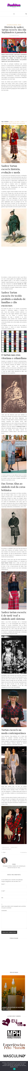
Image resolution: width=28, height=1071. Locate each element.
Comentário (4, 910)
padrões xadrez (14, 847)
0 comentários (23, 852)
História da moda (12, 24)
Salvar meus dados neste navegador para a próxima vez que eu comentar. (13, 907)
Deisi (4, 852)
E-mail (3, 891)
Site (2, 897)
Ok (14, 1068)
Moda (19, 24)
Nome (3, 884)
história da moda (5, 847)
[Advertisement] (14, 21)
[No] (26, 1066)
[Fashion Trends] (14, 5)
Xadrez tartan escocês (6, 849)
